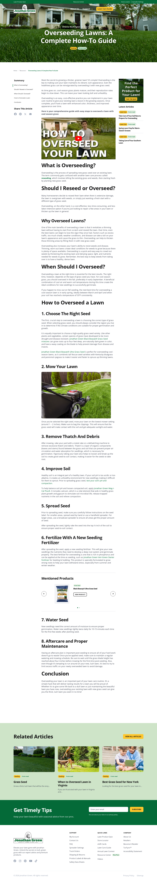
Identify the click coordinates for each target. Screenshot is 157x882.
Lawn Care (123, 112)
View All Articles (133, 736)
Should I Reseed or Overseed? (23, 89)
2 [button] (79, 607)
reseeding (46, 178)
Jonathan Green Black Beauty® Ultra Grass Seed (63, 352)
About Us (74, 9)
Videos (100, 859)
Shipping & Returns (77, 855)
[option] (78, 593)
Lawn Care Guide (105, 9)
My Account (74, 837)
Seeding (73, 48)
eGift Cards (102, 844)
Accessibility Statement (132, 851)
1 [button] (77, 607)
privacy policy (113, 815)
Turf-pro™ (127, 848)
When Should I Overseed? (22, 93)
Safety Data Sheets (76, 862)
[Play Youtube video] (78, 138)
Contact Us (73, 840)
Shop (50, 9)
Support (87, 9)
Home (15, 71)
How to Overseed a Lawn (22, 98)
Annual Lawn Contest (106, 851)
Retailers (127, 840)
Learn (62, 9)
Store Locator (125, 2)
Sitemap (140, 875)
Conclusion (17, 102)
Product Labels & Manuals (79, 858)
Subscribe (136, 809)
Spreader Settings (137, 2)
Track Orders (74, 851)
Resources (23, 71)
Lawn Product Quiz (20, 2)
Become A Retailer (130, 844)
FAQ (71, 844)
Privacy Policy (128, 875)
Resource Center (78, 2)
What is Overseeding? (21, 85)
